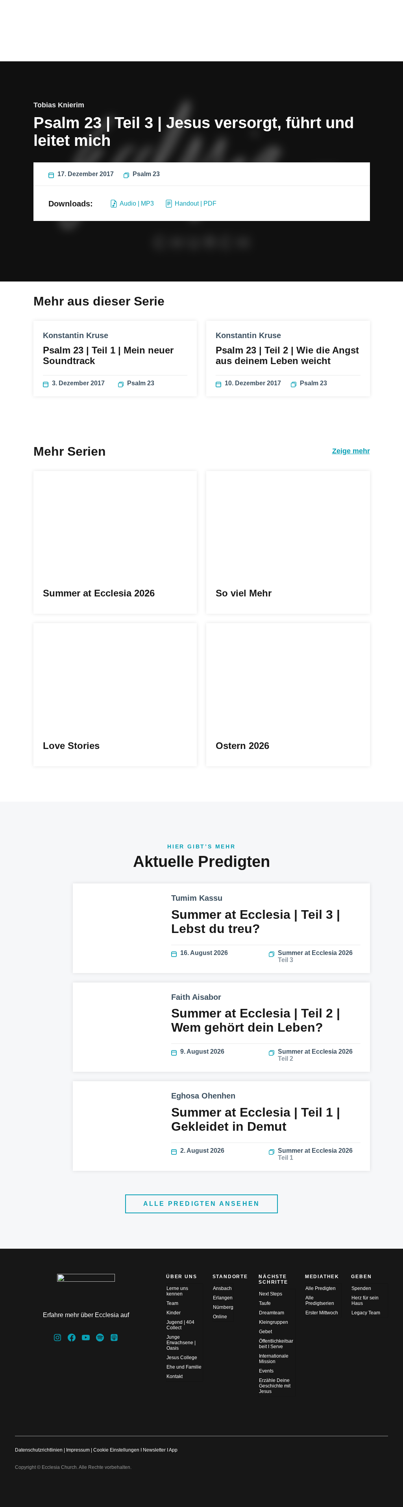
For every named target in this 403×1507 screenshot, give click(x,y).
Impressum (78, 1450)
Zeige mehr (351, 451)
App (173, 1450)
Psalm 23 (146, 174)
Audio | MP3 (137, 203)
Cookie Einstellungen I (117, 1450)
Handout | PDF (195, 203)
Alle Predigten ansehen (201, 1203)
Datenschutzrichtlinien (39, 1450)
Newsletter (154, 1450)
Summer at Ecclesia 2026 (315, 956)
